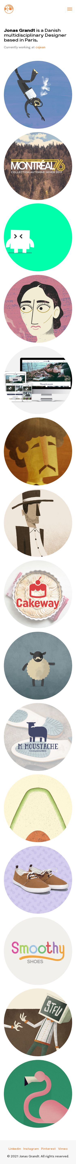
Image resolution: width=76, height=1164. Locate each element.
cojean (40, 47)
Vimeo (63, 1149)
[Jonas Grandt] (9, 8)
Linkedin (15, 1149)
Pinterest (48, 1149)
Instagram (31, 1149)
